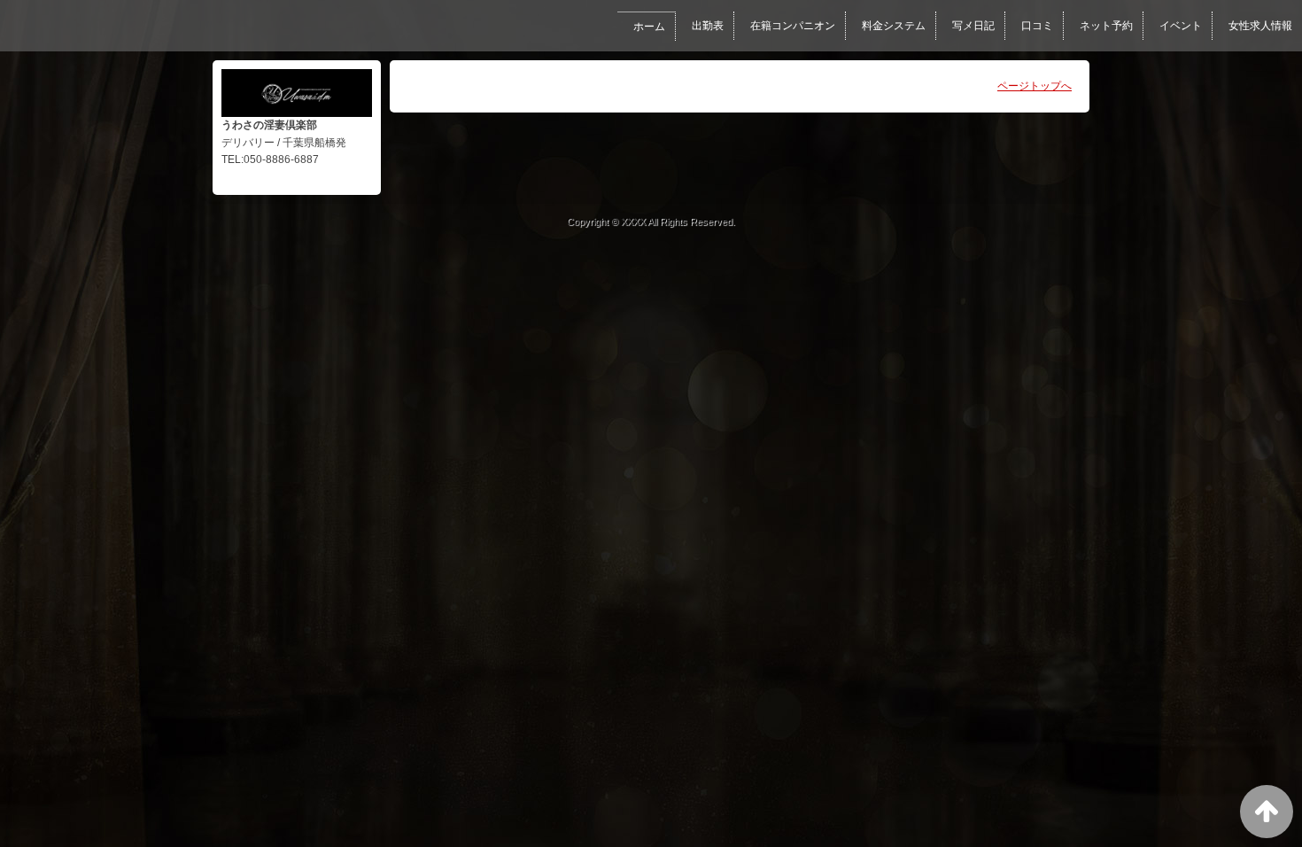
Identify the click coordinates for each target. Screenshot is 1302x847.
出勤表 (708, 25)
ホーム (649, 26)
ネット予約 (1106, 25)
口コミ (1037, 25)
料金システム (894, 25)
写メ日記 (973, 25)
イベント (1180, 25)
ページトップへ (1034, 86)
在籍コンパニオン (792, 25)
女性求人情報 (1260, 25)
